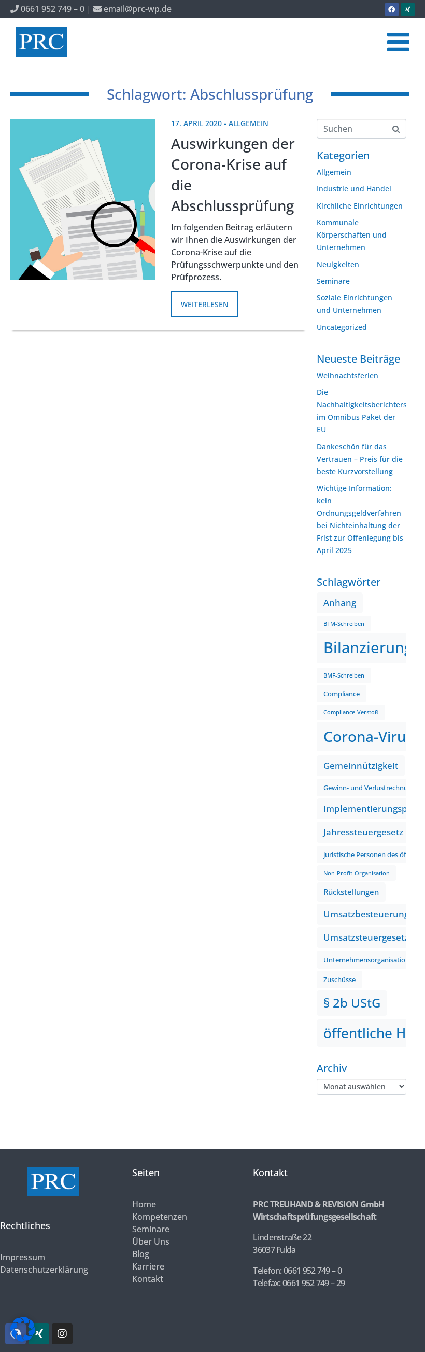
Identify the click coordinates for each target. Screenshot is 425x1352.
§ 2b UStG (351, 1003)
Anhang (339, 603)
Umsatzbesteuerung (366, 914)
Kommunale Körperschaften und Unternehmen (352, 234)
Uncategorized (342, 327)
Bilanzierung (368, 647)
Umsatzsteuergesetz (365, 937)
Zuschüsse (339, 979)
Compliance (341, 693)
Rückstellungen (351, 892)
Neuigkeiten (338, 264)
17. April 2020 (196, 123)
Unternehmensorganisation (366, 959)
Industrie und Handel (354, 189)
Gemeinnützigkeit (360, 765)
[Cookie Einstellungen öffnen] (22, 1338)
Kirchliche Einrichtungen (360, 206)
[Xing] (408, 9)
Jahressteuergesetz (363, 832)
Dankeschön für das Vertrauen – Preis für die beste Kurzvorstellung (360, 459)
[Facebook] (392, 9)
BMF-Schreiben (343, 675)
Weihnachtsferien (347, 375)
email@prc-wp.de (137, 9)
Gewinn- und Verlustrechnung (369, 787)
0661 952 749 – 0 (51, 9)
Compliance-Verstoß (350, 712)
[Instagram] (62, 1333)
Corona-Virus (368, 736)
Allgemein (248, 123)
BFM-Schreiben (343, 623)
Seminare (333, 281)
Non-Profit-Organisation (356, 873)
